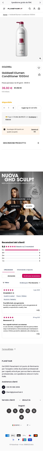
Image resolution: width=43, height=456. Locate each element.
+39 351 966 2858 (13, 387)
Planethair (14, 445)
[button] (29, 8)
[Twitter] (15, 411)
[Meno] (4, 108)
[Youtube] (21, 411)
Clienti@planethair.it (14, 392)
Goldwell (7, 66)
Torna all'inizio (7, 349)
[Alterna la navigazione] (4, 8)
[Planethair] (15, 8)
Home (5, 15)
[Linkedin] (34, 411)
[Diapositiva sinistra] (3, 2)
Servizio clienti (8, 400)
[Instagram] (27, 411)
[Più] (13, 108)
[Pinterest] (21, 417)
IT (27, 425)
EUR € (17, 425)
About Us (26, 400)
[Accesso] (34, 8)
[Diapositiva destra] (40, 2)
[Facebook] (9, 411)
